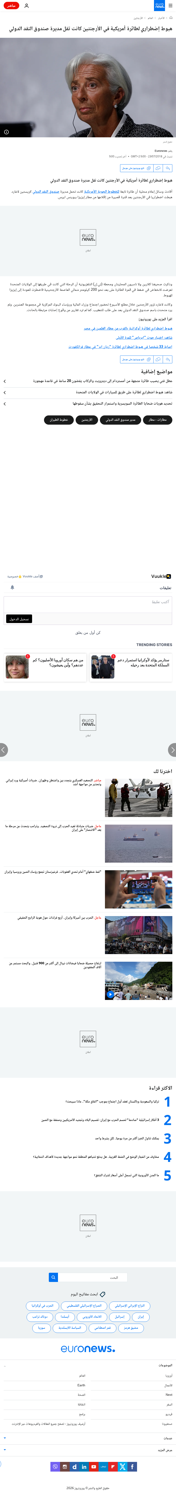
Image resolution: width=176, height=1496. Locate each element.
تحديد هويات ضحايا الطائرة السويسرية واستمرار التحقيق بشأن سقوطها (122, 404)
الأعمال (168, 1385)
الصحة (81, 1395)
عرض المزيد (165, 1450)
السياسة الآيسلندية (69, 1328)
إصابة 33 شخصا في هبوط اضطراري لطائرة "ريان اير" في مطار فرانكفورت (121, 347)
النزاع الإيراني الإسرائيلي (130, 1306)
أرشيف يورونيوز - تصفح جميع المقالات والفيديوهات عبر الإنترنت (48, 1424)
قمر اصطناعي (102, 1328)
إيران (141, 1317)
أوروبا (168, 1376)
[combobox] (88, 1277)
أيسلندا (65, 1317)
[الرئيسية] (171, 18)
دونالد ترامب (39, 1317)
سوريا (41, 1328)
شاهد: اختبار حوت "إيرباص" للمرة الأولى (144, 338)
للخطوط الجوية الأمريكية (101, 192)
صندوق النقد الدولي (46, 192)
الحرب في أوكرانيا (42, 1306)
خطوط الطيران (59, 420)
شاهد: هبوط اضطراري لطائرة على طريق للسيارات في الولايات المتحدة (124, 392)
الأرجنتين (138, 18)
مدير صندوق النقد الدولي (120, 420)
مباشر (11, 5)
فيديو (168, 1414)
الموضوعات (165, 1365)
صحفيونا (167, 1424)
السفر (169, 1405)
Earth (81, 1385)
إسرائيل (119, 1317)
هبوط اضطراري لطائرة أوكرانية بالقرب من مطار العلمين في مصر (128, 329)
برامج (82, 1414)
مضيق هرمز (131, 1328)
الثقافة (81, 1405)
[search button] (53, 1277)
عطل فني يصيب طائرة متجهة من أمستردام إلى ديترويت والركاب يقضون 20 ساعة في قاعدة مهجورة (102, 381)
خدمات (168, 1438)
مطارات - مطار (158, 420)
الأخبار (161, 18)
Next (169, 1395)
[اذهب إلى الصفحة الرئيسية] (159, 5)
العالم (150, 18)
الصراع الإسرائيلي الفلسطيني (84, 1306)
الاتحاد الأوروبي (92, 1317)
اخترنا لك (162, 771)
